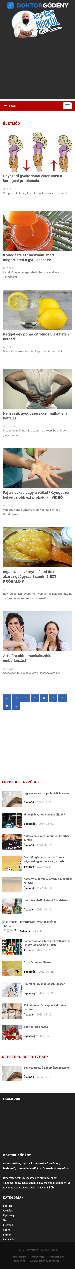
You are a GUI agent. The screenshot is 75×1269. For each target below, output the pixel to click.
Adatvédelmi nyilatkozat (44, 1261)
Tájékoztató (38, 1257)
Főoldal (11, 105)
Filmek (7, 1234)
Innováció (9, 1239)
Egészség (8, 1215)
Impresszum (19, 1257)
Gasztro (7, 1220)
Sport (6, 1230)
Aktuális (8, 1210)
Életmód (8, 1225)
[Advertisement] (37, 69)
